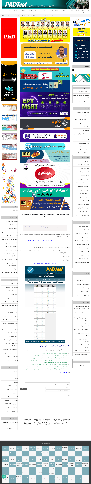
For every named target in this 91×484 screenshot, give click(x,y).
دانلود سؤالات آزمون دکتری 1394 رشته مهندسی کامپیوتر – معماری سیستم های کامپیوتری (48, 364)
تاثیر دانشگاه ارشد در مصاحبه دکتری (9, 329)
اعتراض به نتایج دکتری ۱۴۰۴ (83, 164)
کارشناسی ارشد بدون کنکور (84, 226)
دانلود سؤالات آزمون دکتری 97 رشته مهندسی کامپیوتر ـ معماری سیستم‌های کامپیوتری (49, 358)
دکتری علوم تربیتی (18, 448)
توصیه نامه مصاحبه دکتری (11, 309)
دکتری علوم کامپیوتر (65, 459)
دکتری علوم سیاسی (52, 448)
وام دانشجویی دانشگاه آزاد (83, 101)
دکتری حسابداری (39, 448)
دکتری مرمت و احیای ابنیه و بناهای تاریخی (19, 479)
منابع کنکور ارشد (86, 230)
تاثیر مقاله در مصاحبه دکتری (11, 316)
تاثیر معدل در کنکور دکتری (84, 211)
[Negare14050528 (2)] (45, 118)
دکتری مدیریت (45, 448)
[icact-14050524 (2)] (45, 197)
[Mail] (14, 210)
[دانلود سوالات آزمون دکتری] (81, 75)
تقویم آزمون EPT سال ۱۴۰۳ (11, 396)
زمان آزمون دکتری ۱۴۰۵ (84, 172)
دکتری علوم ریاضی (71, 459)
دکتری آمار (58, 459)
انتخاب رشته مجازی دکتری (11, 243)
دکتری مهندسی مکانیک (78, 464)
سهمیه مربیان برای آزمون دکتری (82, 215)
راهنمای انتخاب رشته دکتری (11, 228)
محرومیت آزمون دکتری (84, 197)
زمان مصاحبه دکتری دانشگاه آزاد (10, 340)
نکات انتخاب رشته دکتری (11, 225)
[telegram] (45, 143)
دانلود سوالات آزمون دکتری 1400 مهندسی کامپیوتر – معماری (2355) (36, 421)
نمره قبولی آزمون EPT (12, 407)
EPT (16, 378)
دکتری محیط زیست (59, 471)
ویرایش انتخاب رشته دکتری (11, 269)
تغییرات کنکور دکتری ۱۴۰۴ (84, 190)
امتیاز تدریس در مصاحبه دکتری (10, 301)
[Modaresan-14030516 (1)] (45, 17)
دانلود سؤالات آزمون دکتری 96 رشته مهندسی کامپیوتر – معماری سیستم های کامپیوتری (49, 360)
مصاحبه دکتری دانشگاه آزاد (11, 287)
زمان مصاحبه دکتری (13, 336)
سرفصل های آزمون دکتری (83, 204)
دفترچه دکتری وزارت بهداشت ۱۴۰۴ (10, 428)
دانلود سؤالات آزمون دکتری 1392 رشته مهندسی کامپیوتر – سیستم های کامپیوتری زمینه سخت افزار (46, 369)
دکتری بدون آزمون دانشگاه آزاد (82, 112)
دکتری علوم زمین (25, 453)
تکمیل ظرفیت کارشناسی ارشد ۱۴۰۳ (82, 237)
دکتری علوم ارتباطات (65, 453)
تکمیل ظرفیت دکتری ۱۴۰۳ (84, 168)
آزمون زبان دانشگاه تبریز (12, 411)
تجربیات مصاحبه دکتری (12, 333)
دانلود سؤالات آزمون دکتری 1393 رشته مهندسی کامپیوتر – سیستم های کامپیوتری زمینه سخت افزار (46, 367)
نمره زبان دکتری (13, 371)
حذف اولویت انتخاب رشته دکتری (9, 272)
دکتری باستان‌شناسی (59, 453)
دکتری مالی (71, 453)
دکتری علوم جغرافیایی (85, 448)
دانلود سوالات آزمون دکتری (83, 116)
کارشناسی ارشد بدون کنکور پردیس (82, 259)
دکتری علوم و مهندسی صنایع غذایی (45, 471)
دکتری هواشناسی (39, 459)
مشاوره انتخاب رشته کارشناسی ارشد (82, 262)
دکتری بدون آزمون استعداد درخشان (82, 119)
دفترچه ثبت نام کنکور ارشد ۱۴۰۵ (82, 248)
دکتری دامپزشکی (5, 448)
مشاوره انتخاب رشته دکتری (11, 221)
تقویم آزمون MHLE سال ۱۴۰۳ (11, 404)
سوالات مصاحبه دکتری (12, 298)
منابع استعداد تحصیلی (84, 126)
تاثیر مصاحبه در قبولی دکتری (11, 353)
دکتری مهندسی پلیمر (59, 464)
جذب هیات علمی (86, 277)
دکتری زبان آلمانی (5, 464)
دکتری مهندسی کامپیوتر (25, 464)
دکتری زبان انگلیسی (5, 471)
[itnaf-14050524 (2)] (45, 150)
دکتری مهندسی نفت (39, 464)
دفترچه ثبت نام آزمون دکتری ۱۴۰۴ (82, 179)
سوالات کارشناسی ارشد (84, 255)
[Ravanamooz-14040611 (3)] (45, 80)
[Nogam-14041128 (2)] (45, 42)
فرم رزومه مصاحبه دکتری (12, 312)
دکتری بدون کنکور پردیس (84, 143)
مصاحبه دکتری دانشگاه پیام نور (10, 291)
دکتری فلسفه (25, 448)
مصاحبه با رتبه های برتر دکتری (83, 153)
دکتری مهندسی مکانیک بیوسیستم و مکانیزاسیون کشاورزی (52, 471)
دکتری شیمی (19, 453)
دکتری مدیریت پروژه (52, 478)
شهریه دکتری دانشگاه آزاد (84, 91)
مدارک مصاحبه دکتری (12, 294)
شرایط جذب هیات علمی (84, 291)
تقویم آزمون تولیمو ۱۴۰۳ (12, 393)
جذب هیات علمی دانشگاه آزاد (83, 284)
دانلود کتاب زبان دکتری (84, 123)
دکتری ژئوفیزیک (45, 459)
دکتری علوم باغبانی (12, 471)
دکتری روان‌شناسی (78, 453)
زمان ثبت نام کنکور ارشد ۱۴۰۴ (83, 244)
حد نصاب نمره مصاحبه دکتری (11, 356)
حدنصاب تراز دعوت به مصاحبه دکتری (9, 232)
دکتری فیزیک (52, 459)
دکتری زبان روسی (5, 459)
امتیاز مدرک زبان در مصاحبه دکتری (9, 305)
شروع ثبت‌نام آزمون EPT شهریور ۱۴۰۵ (81, 354)
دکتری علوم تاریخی (71, 448)
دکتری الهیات (85, 453)
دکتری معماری (45, 478)
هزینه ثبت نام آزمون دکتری (83, 186)
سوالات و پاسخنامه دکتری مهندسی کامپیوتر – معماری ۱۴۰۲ (65, 421)
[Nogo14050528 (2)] (45, 93)
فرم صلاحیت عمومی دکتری (11, 360)
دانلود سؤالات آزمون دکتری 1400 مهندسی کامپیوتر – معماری (54, 353)
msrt (16, 375)
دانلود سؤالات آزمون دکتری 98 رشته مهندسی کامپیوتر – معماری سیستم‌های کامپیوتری (49, 356)
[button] (83, 13)
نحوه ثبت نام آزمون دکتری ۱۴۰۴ (82, 183)
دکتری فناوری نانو (12, 459)
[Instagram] (17, 210)
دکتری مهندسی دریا (65, 471)
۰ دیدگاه (63, 423)
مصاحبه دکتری (14, 283)
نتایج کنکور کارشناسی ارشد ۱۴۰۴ (82, 233)
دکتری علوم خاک (32, 471)
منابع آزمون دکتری (85, 130)
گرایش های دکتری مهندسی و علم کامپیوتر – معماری (55, 421)
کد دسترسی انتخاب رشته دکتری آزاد (9, 259)
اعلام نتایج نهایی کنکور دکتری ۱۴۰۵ (82, 350)
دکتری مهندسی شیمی (32, 464)
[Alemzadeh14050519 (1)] (45, 163)
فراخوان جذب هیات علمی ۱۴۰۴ (83, 281)
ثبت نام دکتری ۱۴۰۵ (85, 175)
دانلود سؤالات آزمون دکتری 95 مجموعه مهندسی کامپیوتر (55, 362)
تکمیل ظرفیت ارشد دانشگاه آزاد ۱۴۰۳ (81, 241)
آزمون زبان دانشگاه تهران (11, 386)
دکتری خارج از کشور (85, 140)
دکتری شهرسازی (39, 478)
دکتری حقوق (58, 448)
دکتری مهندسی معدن (65, 464)
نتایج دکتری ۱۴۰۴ (85, 161)
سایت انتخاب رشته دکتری (11, 250)
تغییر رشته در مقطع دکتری (84, 193)
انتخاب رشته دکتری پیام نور (11, 236)
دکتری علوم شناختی (32, 459)
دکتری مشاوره (12, 448)
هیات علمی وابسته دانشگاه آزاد (83, 295)
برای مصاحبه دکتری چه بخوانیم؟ (10, 349)
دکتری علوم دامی (85, 478)
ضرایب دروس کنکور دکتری (83, 208)
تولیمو (15, 382)
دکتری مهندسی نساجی (12, 464)
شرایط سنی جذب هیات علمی (83, 288)
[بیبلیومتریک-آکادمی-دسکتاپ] (45, 130)
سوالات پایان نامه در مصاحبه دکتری (9, 320)
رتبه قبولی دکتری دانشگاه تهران (10, 246)
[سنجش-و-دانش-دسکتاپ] (45, 67)
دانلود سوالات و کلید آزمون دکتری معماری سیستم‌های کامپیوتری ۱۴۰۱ (45, 421)
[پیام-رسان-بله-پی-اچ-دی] (45, 188)
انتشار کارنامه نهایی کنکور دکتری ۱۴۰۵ (81, 329)
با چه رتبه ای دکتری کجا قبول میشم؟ (9, 239)
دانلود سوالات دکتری (64, 372)
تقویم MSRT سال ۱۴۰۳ (12, 389)
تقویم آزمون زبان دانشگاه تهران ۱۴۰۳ (9, 400)
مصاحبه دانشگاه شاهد (84, 266)
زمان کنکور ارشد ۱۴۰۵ (85, 251)
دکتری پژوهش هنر (32, 478)
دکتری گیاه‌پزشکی (78, 478)
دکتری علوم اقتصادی (78, 448)
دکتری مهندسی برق (25, 459)
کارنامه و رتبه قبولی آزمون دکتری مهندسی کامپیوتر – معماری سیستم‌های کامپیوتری (25, 421)
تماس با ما (81, 365)
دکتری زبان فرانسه (5, 453)
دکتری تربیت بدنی (51, 453)
